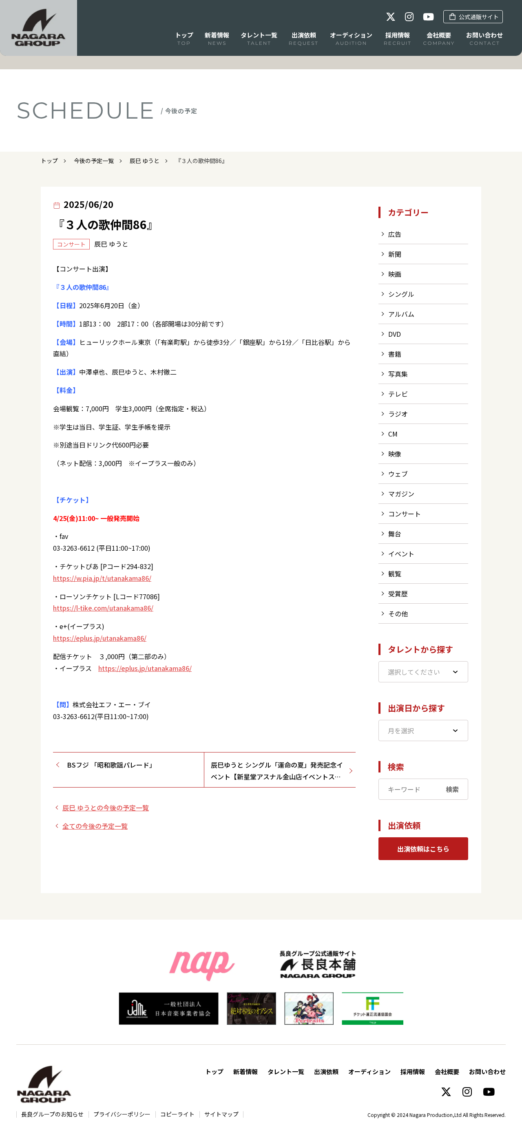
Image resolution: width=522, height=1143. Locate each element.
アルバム (401, 314)
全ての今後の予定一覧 (95, 826)
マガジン (401, 494)
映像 (394, 454)
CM (393, 434)
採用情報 (412, 1071)
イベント (401, 553)
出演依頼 (326, 1071)
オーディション (369, 1071)
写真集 (398, 374)
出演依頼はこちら (423, 849)
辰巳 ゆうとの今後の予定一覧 (105, 807)
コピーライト (177, 1114)
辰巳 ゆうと (144, 161)
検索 (452, 789)
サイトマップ (221, 1114)
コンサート (404, 514)
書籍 (394, 354)
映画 (394, 274)
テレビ (398, 394)
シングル (401, 294)
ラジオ (398, 414)
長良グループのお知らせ (52, 1114)
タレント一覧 (286, 1071)
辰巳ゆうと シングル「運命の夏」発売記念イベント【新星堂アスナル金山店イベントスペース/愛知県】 (277, 771)
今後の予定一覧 (94, 161)
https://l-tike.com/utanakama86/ (103, 608)
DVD (394, 334)
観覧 (394, 573)
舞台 (394, 533)
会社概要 (447, 1071)
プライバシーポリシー (121, 1114)
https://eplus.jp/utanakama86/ (99, 638)
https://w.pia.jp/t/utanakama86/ (102, 578)
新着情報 (245, 1071)
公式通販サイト (479, 17)
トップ (49, 161)
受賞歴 (398, 593)
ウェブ (398, 474)
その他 (398, 613)
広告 (394, 234)
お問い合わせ (487, 1071)
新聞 (394, 254)
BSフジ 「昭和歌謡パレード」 (111, 765)
